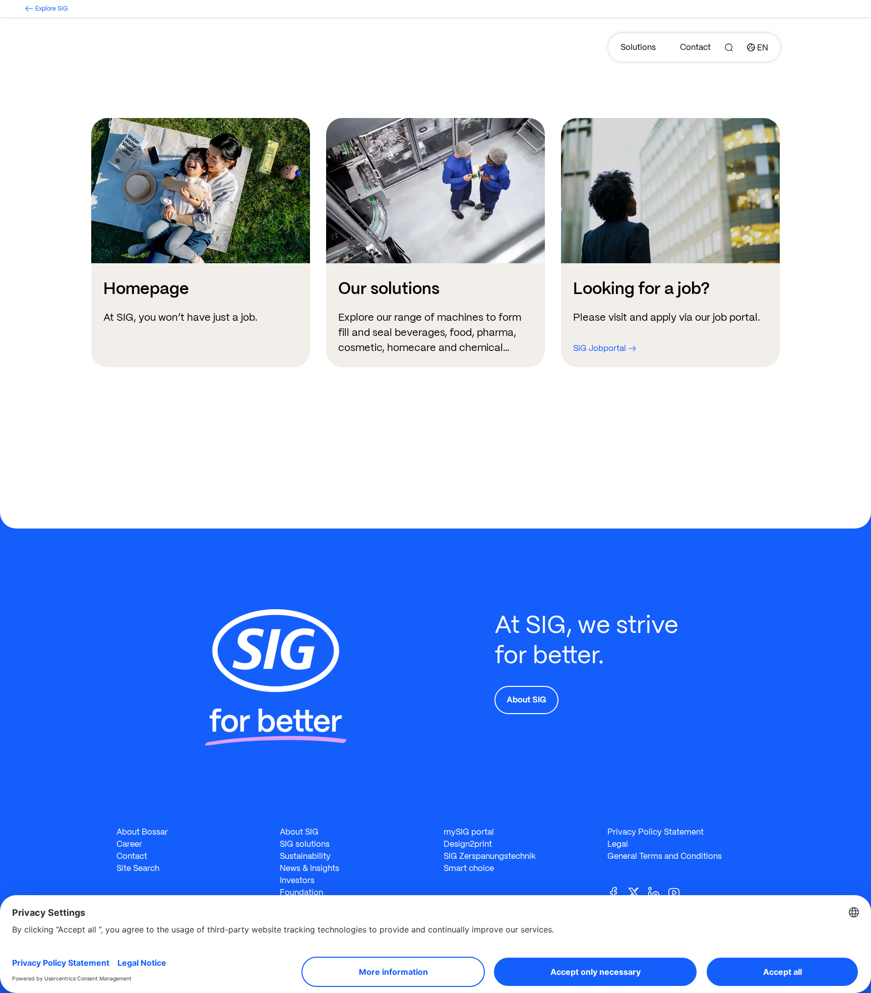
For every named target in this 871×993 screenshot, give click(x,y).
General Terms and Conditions (664, 856)
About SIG (526, 699)
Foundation (301, 892)
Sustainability (305, 856)
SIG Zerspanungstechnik (490, 856)
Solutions (638, 47)
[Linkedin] (658, 892)
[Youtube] (678, 892)
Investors (297, 880)
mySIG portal (469, 832)
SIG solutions (305, 844)
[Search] (729, 47)
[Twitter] (638, 892)
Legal (617, 844)
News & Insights (309, 868)
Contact (695, 47)
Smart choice (469, 868)
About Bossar (142, 832)
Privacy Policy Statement (655, 832)
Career (129, 844)
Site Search (137, 868)
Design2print (468, 844)
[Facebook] (617, 892)
